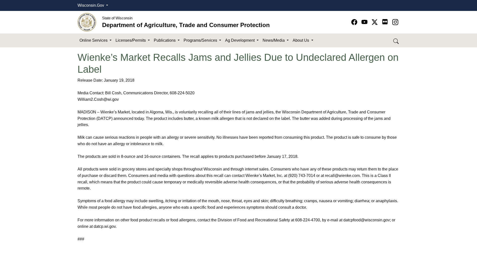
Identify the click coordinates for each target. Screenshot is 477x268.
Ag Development (240, 40)
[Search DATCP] (396, 40)
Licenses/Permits (131, 40)
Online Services (94, 40)
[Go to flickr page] (385, 21)
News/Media (274, 40)
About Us (301, 40)
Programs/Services (201, 40)
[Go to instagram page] (395, 22)
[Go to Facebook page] (355, 22)
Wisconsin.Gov (91, 5)
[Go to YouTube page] (365, 22)
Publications (165, 40)
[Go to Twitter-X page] (375, 22)
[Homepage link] (87, 22)
